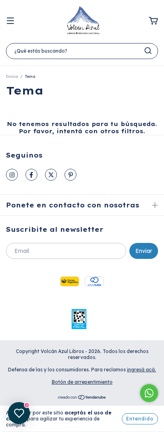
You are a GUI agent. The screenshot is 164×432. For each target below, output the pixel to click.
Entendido (140, 419)
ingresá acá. (141, 370)
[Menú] (10, 21)
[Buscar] (148, 50)
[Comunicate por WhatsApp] (149, 393)
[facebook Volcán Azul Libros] (31, 175)
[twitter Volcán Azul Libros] (51, 175)
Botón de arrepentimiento (82, 382)
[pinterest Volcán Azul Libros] (70, 175)
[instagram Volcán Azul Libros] (12, 175)
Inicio (12, 76)
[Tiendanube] (82, 398)
